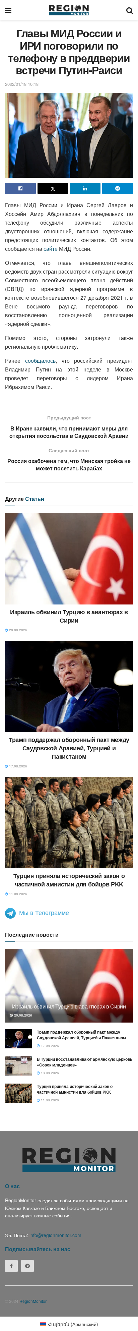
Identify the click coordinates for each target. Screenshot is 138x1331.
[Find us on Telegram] (27, 1266)
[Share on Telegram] (117, 188)
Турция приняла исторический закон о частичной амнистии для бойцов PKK (69, 879)
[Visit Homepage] (69, 10)
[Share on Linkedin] (85, 188)
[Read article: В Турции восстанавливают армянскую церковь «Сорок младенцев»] (18, 1066)
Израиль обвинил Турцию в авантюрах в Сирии (69, 616)
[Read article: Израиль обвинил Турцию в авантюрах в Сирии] (69, 558)
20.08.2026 (17, 630)
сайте (51, 248)
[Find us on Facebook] (11, 1266)
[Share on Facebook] (20, 188)
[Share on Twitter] (53, 188)
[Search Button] (129, 10)
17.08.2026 (17, 766)
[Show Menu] (8, 10)
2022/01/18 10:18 (22, 84)
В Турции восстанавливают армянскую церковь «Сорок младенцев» (84, 1062)
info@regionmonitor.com (55, 1235)
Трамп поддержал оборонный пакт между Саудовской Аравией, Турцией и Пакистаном (69, 748)
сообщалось (40, 360)
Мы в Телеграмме (44, 912)
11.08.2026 (17, 893)
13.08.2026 (49, 1072)
